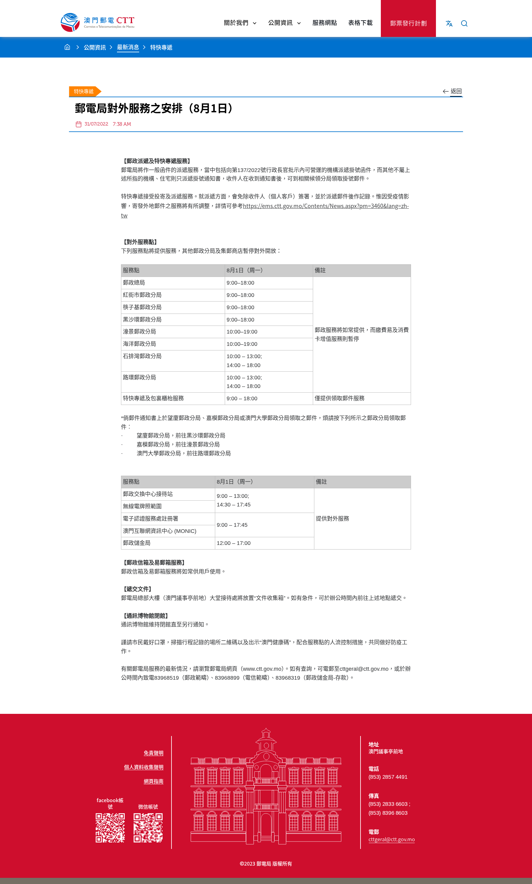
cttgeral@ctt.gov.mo (392, 839)
